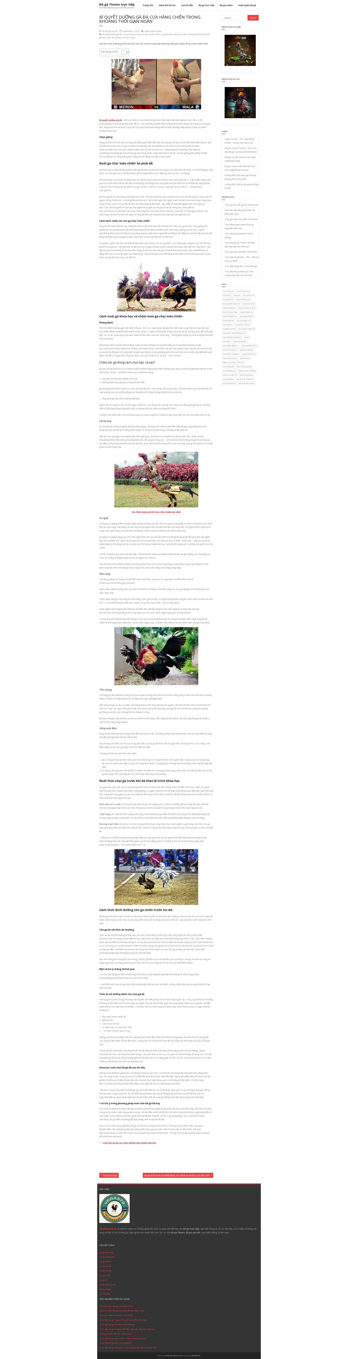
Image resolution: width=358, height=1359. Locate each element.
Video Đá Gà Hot (167, 5)
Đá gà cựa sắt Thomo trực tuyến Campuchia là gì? (240, 159)
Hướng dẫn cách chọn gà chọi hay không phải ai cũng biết (240, 177)
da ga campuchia (231, 304)
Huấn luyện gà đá (107, 1284)
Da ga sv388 (105, 1270)
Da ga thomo (105, 1261)
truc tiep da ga (128, 37)
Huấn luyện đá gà (247, 5)
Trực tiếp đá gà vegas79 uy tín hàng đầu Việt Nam (239, 226)
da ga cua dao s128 (246, 308)
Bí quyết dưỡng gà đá (112, 34)
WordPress (196, 1356)
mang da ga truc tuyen (233, 362)
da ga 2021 (228, 300)
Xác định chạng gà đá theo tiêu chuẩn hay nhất (156, 511)
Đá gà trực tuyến (245, 379)
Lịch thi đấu (187, 5)
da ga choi (248, 304)
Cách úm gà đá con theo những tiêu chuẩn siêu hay (130, 1142)
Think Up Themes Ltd (174, 1356)
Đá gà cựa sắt (111, 31)
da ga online (154, 34)
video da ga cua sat (247, 371)
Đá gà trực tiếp (206, 5)
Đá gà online (226, 5)
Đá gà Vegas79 (229, 383)
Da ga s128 (104, 1275)
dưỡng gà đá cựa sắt (197, 34)
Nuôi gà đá (228, 367)
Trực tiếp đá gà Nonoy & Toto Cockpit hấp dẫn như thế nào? (239, 273)
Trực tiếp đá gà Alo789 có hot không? (239, 235)
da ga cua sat (230, 312)
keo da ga (116, 37)
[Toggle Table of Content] (122, 52)
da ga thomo (167, 34)
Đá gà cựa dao (230, 375)
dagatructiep (229, 329)
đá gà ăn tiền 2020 (247, 383)
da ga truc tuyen (247, 329)
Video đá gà (105, 1289)
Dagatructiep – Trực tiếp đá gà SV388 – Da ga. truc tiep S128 (239, 140)
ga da (226, 342)
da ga (226, 295)
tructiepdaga (229, 371)
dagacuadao (229, 308)
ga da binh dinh (230, 346)
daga (236, 295)
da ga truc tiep (180, 34)
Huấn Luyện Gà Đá (153, 31)
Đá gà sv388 (228, 379)
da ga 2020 (248, 295)
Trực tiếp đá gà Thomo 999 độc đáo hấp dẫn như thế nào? (240, 244)
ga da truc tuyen (231, 354)
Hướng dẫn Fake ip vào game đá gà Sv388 (242, 186)
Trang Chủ (148, 5)
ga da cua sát (246, 350)
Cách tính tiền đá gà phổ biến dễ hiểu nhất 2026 (240, 212)
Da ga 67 (103, 1280)
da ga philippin (247, 316)
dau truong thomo (232, 337)
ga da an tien (239, 342)
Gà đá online (248, 354)
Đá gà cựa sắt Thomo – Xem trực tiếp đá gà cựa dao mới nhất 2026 (241, 150)
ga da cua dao (229, 350)
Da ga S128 (228, 321)
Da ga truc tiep (106, 1252)
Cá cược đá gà (129, 34)
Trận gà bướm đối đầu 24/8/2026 (241, 251)
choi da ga (228, 291)
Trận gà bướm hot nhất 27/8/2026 (241, 219)
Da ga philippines (107, 1256)
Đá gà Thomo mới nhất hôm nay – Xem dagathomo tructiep (241, 168)
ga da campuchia (249, 346)
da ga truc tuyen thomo (234, 333)
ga (246, 337)
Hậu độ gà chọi (230, 358)
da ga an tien (142, 34)
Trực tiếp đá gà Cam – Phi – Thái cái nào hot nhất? (242, 259)
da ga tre (227, 325)
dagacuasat (246, 312)
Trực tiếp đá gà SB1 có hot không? (241, 266)
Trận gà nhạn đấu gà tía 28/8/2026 (241, 204)
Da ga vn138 (105, 1266)
